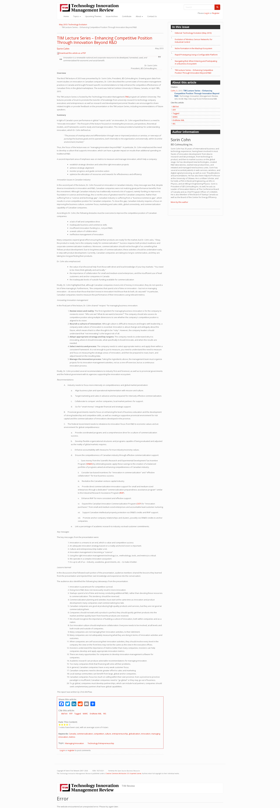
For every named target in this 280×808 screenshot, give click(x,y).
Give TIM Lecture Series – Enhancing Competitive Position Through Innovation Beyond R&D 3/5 (64, 724)
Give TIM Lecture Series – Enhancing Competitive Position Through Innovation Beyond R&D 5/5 (69, 724)
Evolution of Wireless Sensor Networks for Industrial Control (193, 40)
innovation (145, 733)
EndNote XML (96, 713)
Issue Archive (112, 16)
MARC (85, 713)
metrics (72, 737)
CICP (139, 503)
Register (215, 13)
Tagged (77, 713)
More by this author (179, 202)
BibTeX (64, 713)
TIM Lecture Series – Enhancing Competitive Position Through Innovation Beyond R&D (104, 40)
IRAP (122, 493)
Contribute (126, 16)
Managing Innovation (74, 743)
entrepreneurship (120, 733)
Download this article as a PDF (72, 53)
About (138, 16)
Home (66, 16)
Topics (76, 16)
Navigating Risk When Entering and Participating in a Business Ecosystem (196, 62)
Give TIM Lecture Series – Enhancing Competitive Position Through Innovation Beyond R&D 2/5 (62, 724)
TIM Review (128, 785)
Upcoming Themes (93, 16)
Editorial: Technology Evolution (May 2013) (193, 33)
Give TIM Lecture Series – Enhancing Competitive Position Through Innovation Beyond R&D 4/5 (67, 724)
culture (108, 733)
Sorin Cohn (63, 48)
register (71, 750)
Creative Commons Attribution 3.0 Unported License (123, 773)
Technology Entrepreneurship (101, 743)
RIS (104, 713)
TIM (126, 96)
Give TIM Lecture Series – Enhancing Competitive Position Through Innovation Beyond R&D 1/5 (59, 724)
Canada (72, 733)
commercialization (85, 733)
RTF (70, 713)
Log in (206, 13)
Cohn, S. (174, 90)
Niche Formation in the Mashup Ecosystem (193, 48)
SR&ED (89, 464)
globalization (134, 733)
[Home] (90, 8)
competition (99, 733)
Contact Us (152, 16)
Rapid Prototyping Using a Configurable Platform (196, 54)
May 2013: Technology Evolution (73, 24)
